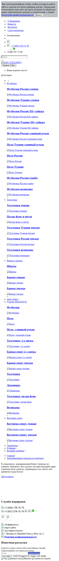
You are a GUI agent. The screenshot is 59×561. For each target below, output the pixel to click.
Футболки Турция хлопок (23, 100)
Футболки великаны (20, 189)
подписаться (34, 553)
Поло (10, 318)
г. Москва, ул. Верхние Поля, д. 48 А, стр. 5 (24, 534)
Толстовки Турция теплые (23, 227)
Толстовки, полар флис (21, 396)
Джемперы (13, 385)
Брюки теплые (16, 288)
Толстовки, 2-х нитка (20, 340)
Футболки (13, 307)
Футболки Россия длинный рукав (28, 133)
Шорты (11, 266)
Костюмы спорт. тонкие (21, 423)
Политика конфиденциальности (20, 537)
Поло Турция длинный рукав (25, 144)
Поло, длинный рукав (21, 329)
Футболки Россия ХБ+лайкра (25, 111)
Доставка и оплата (13, 531)
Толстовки (13, 374)
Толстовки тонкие (18, 205)
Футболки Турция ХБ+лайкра (26, 122)
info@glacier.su (11, 525)
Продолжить (7, 476)
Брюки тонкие (16, 277)
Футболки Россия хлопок (22, 89)
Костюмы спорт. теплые (22, 434)
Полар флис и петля (19, 216)
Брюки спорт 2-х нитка (21, 351)
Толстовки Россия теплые (23, 238)
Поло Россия (15, 155)
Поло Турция (15, 166)
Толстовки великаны (20, 249)
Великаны (13, 407)
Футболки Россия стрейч (22, 177)
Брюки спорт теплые (20, 362)
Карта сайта (10, 528)
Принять (38, 15)
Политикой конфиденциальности (17, 15)
